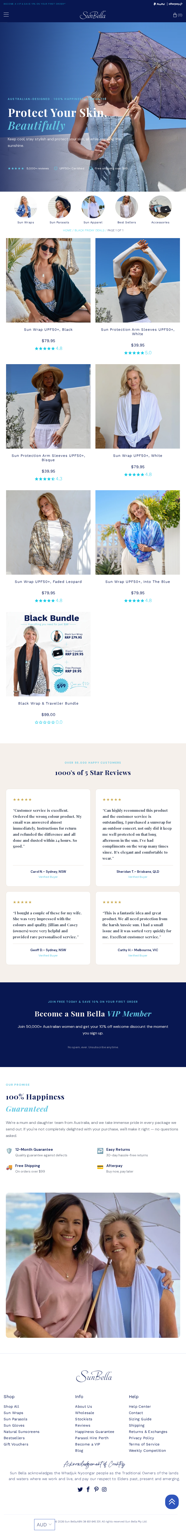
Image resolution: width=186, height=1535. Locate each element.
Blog (79, 1450)
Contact (136, 1413)
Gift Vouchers (16, 1444)
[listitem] (25, 210)
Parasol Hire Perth (91, 1438)
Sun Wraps (13, 1413)
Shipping (137, 1425)
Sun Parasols (16, 1419)
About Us (83, 1406)
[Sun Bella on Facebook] (88, 1489)
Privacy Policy (141, 1438)
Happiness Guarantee (94, 1432)
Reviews (83, 1425)
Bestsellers (14, 1438)
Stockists (83, 1419)
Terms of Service (144, 1444)
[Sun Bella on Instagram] (105, 1489)
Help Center (140, 1406)
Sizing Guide (140, 1419)
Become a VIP (87, 1444)
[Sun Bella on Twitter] (81, 1489)
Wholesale (84, 1413)
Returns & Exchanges (148, 1432)
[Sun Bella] (93, 15)
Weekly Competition (147, 1450)
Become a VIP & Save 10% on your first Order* (35, 4)
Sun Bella (71, 1521)
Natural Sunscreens (22, 1432)
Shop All (11, 1406)
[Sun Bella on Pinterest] (97, 1489)
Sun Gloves (14, 1425)
